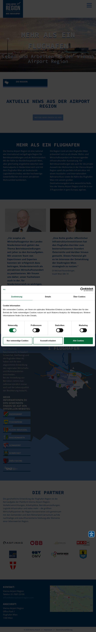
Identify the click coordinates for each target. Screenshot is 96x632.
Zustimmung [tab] (16, 297)
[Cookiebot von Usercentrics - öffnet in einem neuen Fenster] (82, 289)
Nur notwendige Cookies (17, 341)
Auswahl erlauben (48, 341)
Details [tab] (48, 297)
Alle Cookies (78, 341)
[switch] (36, 330)
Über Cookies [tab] (79, 297)
